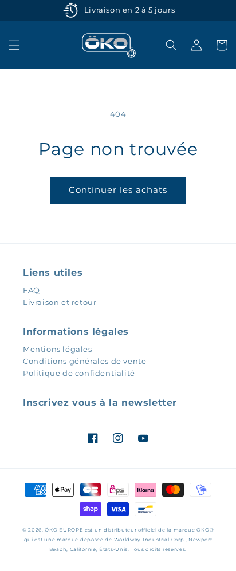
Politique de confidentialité (79, 373)
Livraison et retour (59, 302)
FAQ (31, 290)
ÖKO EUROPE (64, 530)
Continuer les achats (118, 189)
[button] (14, 45)
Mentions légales (57, 349)
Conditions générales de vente (84, 361)
